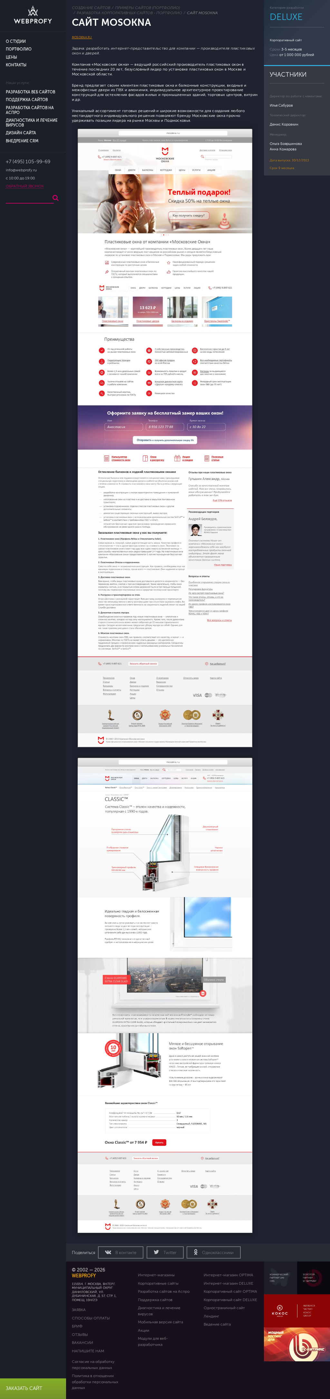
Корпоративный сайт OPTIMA (230, 1291)
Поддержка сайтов (27, 100)
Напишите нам (88, 1351)
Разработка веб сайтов (30, 92)
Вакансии (82, 1342)
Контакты (16, 65)
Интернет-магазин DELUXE (228, 1283)
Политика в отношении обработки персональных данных (95, 1382)
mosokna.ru (82, 37)
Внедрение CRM (22, 141)
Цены (11, 57)
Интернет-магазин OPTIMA (228, 1275)
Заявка (79, 1310)
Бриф (77, 1326)
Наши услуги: (18, 83)
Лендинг (211, 1316)
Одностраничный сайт (224, 1308)
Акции (143, 1330)
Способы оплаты (91, 1318)
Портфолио (19, 49)
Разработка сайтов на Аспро (163, 1291)
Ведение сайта (217, 1324)
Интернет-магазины (156, 1275)
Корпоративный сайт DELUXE (230, 1300)
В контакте (125, 1253)
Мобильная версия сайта (160, 1322)
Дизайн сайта (21, 133)
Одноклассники (217, 1253)
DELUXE (286, 17)
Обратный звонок (25, 186)
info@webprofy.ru (21, 170)
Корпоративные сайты (158, 1283)
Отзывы (80, 1334)
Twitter (169, 1253)
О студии (16, 42)
